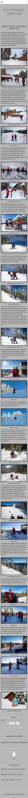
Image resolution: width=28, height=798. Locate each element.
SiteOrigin (22, 794)
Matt (14, 759)
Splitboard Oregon (14, 11)
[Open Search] (26, 2)
